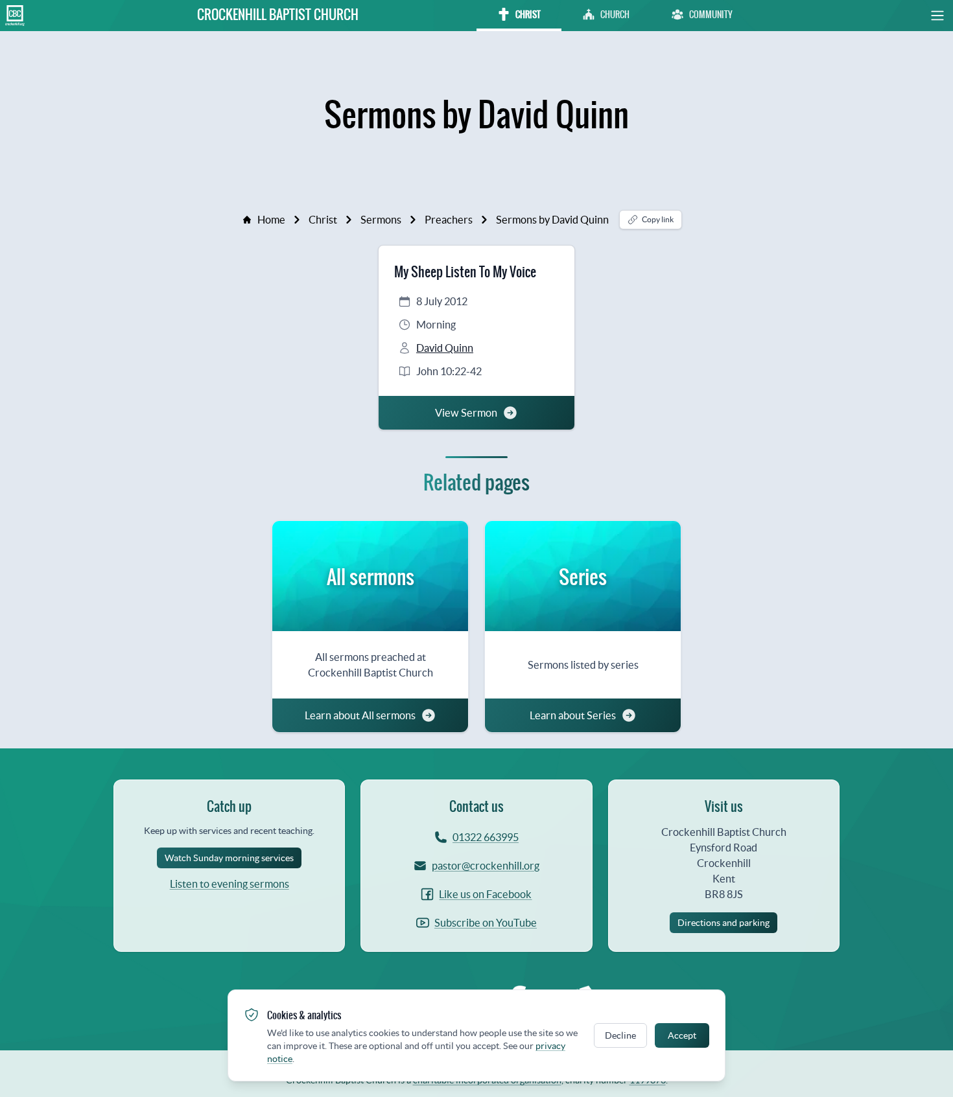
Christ (323, 219)
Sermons (380, 219)
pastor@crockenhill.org (485, 866)
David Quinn (444, 348)
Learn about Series (573, 715)
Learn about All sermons (360, 715)
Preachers (449, 219)
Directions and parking (723, 923)
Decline (620, 1035)
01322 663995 (486, 837)
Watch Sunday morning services (229, 858)
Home (271, 219)
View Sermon (466, 413)
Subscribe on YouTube (485, 923)
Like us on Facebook (485, 894)
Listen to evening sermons (229, 884)
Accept (682, 1035)
